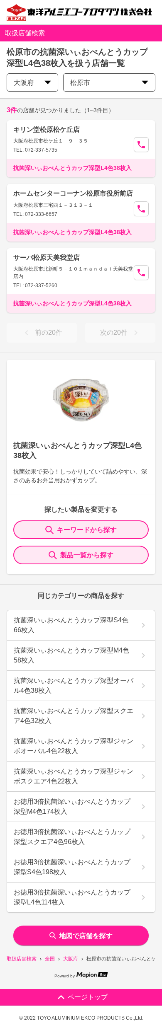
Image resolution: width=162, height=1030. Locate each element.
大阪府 (70, 959)
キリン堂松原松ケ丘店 (46, 129)
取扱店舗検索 (22, 959)
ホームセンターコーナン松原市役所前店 (73, 193)
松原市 (80, 82)
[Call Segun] (141, 144)
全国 (50, 959)
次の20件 (114, 332)
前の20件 (48, 332)
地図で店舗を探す (86, 935)
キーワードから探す (87, 529)
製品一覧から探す (86, 555)
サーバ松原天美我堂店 (46, 257)
